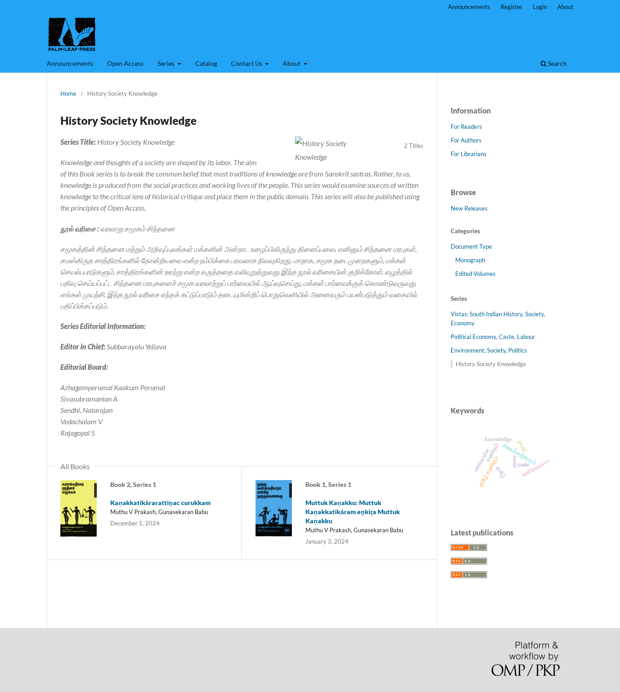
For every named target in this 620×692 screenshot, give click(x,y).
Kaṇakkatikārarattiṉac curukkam (160, 502)
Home (68, 93)
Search (556, 63)
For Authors (466, 140)
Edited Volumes (475, 273)
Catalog (206, 63)
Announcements (70, 63)
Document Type (471, 246)
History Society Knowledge (491, 364)
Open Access (125, 63)
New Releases (469, 208)
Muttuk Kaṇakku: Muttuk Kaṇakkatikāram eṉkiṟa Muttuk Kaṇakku (352, 512)
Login (540, 6)
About (292, 63)
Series (166, 63)
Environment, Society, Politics (489, 350)
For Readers (466, 126)
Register (511, 6)
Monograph (470, 260)
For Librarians (469, 153)
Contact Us (247, 63)
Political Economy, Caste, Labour (493, 336)
